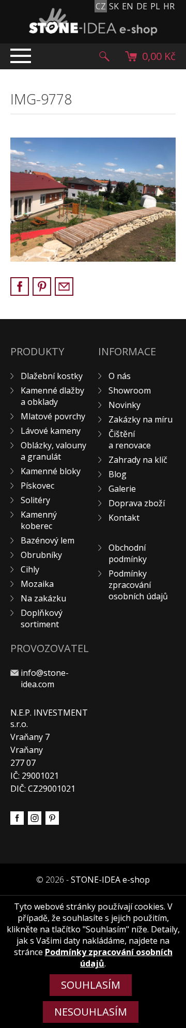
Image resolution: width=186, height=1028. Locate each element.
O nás (120, 376)
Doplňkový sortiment (42, 618)
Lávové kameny (51, 430)
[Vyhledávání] (104, 56)
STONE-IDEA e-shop (110, 879)
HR (169, 6)
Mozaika (37, 583)
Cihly (30, 569)
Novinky (125, 405)
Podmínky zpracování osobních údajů (138, 585)
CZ (101, 6)
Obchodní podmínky (128, 553)
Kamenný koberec (39, 520)
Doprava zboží (137, 503)
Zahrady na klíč (138, 459)
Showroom (130, 390)
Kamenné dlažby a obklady (52, 396)
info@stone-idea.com (45, 678)
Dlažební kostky (52, 376)
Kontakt (124, 517)
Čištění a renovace (130, 439)
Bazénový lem (47, 540)
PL (155, 6)
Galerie (122, 488)
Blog (118, 474)
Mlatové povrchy (53, 416)
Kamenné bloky (51, 471)
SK (114, 6)
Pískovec (37, 485)
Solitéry (35, 500)
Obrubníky (41, 555)
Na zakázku (43, 598)
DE (141, 6)
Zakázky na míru (141, 419)
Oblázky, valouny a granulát (53, 451)
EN (127, 6)
